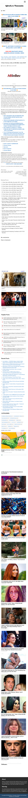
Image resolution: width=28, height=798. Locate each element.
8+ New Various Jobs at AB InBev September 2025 (12, 188)
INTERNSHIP (4, 420)
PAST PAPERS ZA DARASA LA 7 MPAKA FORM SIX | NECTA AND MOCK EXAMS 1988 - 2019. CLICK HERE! (14, 129)
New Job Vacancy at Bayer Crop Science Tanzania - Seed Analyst (14, 334)
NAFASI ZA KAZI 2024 (16, 58)
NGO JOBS (9, 424)
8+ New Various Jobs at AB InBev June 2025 (11, 196)
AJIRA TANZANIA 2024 (22, 56)
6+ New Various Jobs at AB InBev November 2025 (12, 184)
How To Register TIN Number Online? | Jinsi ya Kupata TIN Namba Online (13, 345)
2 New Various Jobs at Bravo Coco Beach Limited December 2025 (12, 402)
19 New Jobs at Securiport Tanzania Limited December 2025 (14, 392)
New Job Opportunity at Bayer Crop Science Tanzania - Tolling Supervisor (13, 322)
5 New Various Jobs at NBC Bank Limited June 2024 (7, 172)
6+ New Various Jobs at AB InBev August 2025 (12, 190)
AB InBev (6, 56)
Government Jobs (17, 416)
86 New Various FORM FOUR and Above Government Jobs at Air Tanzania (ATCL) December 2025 (13, 202)
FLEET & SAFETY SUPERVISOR (11, 143)
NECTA (3, 424)
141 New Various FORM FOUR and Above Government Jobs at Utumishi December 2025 (14, 211)
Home (2, 56)
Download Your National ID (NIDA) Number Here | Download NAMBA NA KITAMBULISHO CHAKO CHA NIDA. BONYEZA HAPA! (14, 125)
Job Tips (13, 422)
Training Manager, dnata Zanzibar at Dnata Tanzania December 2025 (13, 396)
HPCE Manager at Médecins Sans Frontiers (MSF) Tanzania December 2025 (13, 407)
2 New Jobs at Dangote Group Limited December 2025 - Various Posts (13, 399)
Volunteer (11, 428)
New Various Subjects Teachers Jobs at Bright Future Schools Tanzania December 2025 (13, 224)
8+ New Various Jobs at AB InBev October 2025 (12, 186)
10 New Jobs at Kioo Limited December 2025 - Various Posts (14, 379)
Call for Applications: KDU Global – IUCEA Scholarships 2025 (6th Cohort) (13, 318)
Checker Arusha (7, 145)
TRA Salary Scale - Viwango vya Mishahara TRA (14, 325)
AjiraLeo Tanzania (12, 795)
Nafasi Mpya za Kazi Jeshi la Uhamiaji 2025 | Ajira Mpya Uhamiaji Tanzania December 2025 (14, 205)
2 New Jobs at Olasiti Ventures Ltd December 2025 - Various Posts (13, 390)
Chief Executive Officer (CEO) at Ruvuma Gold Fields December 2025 (13, 382)
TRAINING (15, 426)
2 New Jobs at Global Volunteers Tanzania (11, 226)
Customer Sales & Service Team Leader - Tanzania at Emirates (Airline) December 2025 (13, 404)
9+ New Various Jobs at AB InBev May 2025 (11, 194)
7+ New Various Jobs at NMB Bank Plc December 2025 (14, 394)
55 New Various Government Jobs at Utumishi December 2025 (12, 370)
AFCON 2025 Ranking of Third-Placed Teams (12, 377)
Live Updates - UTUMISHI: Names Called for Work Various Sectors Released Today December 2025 (14, 198)
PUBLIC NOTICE (17, 424)
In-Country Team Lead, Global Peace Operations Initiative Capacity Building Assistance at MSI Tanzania (20, 173)
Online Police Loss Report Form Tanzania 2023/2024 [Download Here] (15, 341)
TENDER (9, 426)
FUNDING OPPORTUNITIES (6, 416)
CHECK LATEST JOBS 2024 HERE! (14, 164)
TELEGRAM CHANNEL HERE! (15, 53)
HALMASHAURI (4, 418)
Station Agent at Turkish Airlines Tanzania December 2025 (13, 384)
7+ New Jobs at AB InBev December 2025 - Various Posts (14, 182)
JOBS (2, 58)
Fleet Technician (7, 148)
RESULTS (3, 426)
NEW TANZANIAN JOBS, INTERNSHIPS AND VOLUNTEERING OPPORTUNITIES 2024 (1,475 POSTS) (14, 117)
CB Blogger (17, 796)
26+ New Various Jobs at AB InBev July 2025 (11, 192)
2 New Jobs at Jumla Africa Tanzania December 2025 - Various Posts (13, 387)
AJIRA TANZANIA (12, 56)
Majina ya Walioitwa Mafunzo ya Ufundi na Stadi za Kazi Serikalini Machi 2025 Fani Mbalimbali (14, 349)
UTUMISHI (3, 428)
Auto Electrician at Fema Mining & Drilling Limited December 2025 (12, 410)
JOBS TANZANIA (7, 58)
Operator (6, 147)
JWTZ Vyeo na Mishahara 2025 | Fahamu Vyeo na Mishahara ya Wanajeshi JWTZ (14, 338)
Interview (11, 420)
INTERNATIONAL (13, 418)
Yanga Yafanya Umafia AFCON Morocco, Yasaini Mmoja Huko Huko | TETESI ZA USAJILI (14, 375)
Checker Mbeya (7, 150)
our (4, 162)
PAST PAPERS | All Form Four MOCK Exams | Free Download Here (14, 353)
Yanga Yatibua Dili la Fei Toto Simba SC (12, 329)
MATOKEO (19, 422)
